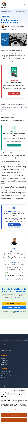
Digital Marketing (7, 11)
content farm (9, 163)
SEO (20, 193)
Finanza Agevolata (4, 386)
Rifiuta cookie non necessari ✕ (19, 390)
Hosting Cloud (3, 379)
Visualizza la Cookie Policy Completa (9, 409)
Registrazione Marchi (5, 382)
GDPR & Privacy (4, 377)
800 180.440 (18, 311)
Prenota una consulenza (14, 307)
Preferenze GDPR (14, 424)
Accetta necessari (14, 420)
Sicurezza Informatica (5, 381)
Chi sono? (3, 344)
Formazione (3, 384)
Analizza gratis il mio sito (13, 303)
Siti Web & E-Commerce (6, 375)
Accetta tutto (14, 415)
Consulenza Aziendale (5, 371)
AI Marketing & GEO (5, 360)
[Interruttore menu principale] (24, 4)
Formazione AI (4, 364)
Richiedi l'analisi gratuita (14, 145)
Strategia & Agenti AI (5, 362)
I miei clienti (3, 346)
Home (2, 11)
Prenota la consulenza (14, 224)
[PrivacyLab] (8, 411)
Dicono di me (3, 348)
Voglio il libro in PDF (14, 93)
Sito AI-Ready (3, 358)
